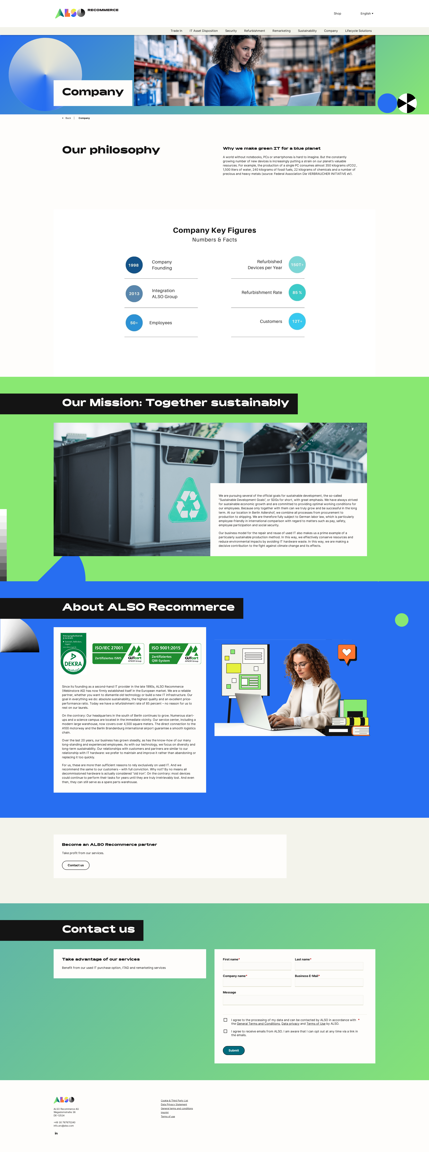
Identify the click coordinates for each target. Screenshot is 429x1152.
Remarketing (281, 30)
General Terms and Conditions (258, 1023)
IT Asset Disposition (204, 30)
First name (231, 959)
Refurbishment (254, 30)
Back (69, 118)
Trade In (176, 30)
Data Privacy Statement (174, 1104)
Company (331, 30)
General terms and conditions (177, 1108)
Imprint (165, 1112)
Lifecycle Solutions (358, 30)
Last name (303, 959)
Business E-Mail (307, 976)
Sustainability (307, 30)
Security (231, 30)
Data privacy (290, 1023)
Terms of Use (316, 1023)
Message (229, 992)
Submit (234, 1050)
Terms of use (168, 1116)
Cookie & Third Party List (174, 1100)
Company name (235, 976)
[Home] (64, 1100)
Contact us (76, 865)
